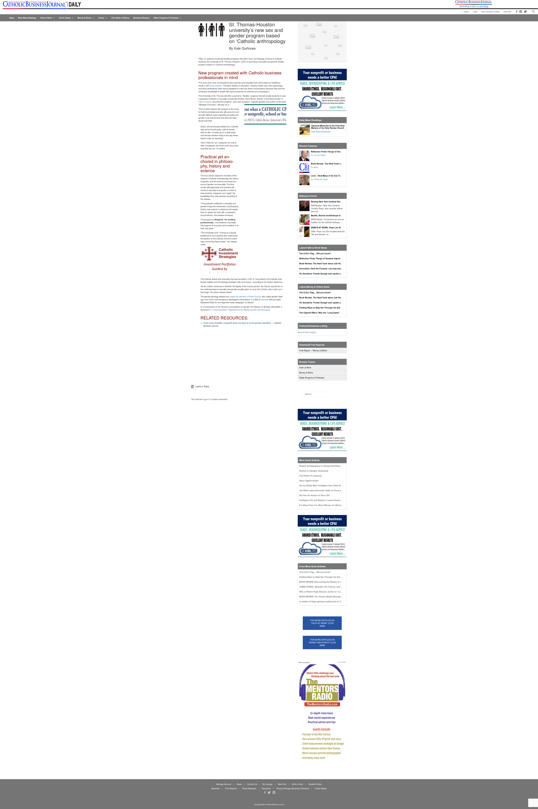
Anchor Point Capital (307, 332)
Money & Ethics (84, 17)
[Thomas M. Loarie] (304, 180)
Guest (466, 11)
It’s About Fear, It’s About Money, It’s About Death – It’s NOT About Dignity (335, 505)
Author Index (297, 784)
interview (264, 299)
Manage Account (223, 784)
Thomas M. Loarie (320, 179)
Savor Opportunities (309, 480)
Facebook (516, 11)
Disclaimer (266, 788)
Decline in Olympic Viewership (313, 470)
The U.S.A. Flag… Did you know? (315, 253)
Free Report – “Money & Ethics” (313, 350)
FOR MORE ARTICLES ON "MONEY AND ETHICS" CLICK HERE (322, 642)
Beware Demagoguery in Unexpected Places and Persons (326, 465)
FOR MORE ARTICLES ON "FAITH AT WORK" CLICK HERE (322, 623)
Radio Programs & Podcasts (166, 17)
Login (475, 11)
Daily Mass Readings (27, 17)
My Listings (267, 784)
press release (216, 85)
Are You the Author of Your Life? (314, 495)
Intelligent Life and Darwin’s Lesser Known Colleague (325, 500)
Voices (101, 17)
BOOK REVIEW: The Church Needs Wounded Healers (324, 596)
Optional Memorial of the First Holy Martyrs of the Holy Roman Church (328, 126)
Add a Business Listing (490, 11)
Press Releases (249, 788)
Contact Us (252, 784)
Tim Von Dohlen (319, 155)
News (11, 17)
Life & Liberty (64, 17)
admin (315, 167)
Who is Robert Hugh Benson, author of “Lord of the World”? (328, 591)
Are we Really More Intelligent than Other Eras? (322, 485)
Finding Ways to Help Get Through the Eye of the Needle (326, 307)
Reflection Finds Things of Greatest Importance (334, 151)
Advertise (507, 11)
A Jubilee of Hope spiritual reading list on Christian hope (326, 601)
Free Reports (231, 788)
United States (321, 788)
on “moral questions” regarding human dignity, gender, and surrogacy (240, 309)
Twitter (525, 11)
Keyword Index (315, 784)
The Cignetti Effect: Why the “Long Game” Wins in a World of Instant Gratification (338, 312)
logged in (207, 399)
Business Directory (141, 17)
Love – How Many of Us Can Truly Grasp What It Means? (338, 175)
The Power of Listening (310, 475)
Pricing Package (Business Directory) (292, 788)
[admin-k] (304, 168)
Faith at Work (46, 17)
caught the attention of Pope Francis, (245, 296)
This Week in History (120, 17)
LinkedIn (520, 11)
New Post (282, 784)
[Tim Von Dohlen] (304, 156)
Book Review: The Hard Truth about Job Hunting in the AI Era (340, 163)
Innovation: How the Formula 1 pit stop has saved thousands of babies (333, 268)
